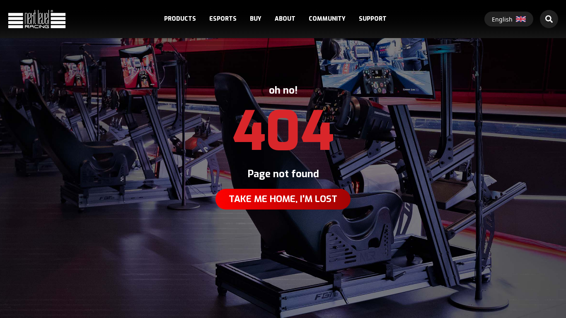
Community (327, 19)
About (285, 19)
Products (180, 19)
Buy (255, 19)
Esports (223, 19)
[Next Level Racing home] (37, 18)
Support (373, 19)
